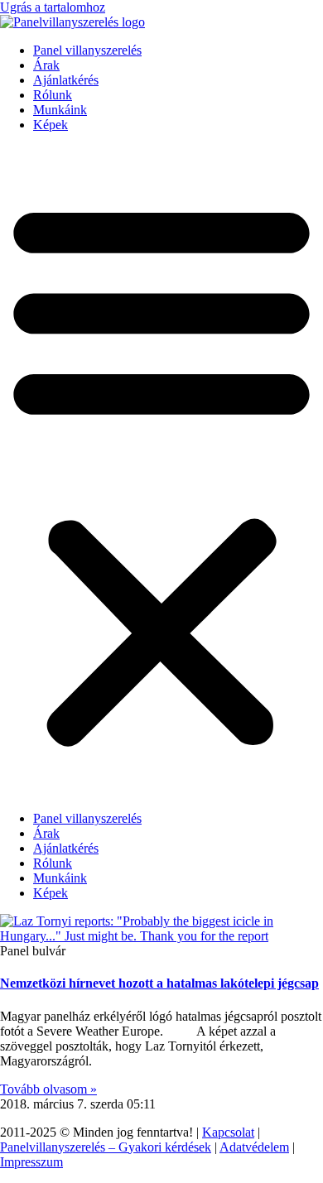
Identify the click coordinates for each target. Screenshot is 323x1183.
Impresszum (31, 1162)
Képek (50, 125)
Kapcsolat (228, 1132)
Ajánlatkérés (66, 80)
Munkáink (60, 110)
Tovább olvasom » (48, 1089)
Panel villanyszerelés (87, 50)
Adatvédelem (254, 1147)
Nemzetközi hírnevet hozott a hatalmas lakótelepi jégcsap (159, 983)
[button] (161, 472)
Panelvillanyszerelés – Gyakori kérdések (105, 1147)
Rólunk (52, 95)
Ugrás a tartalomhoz (52, 7)
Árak (46, 65)
